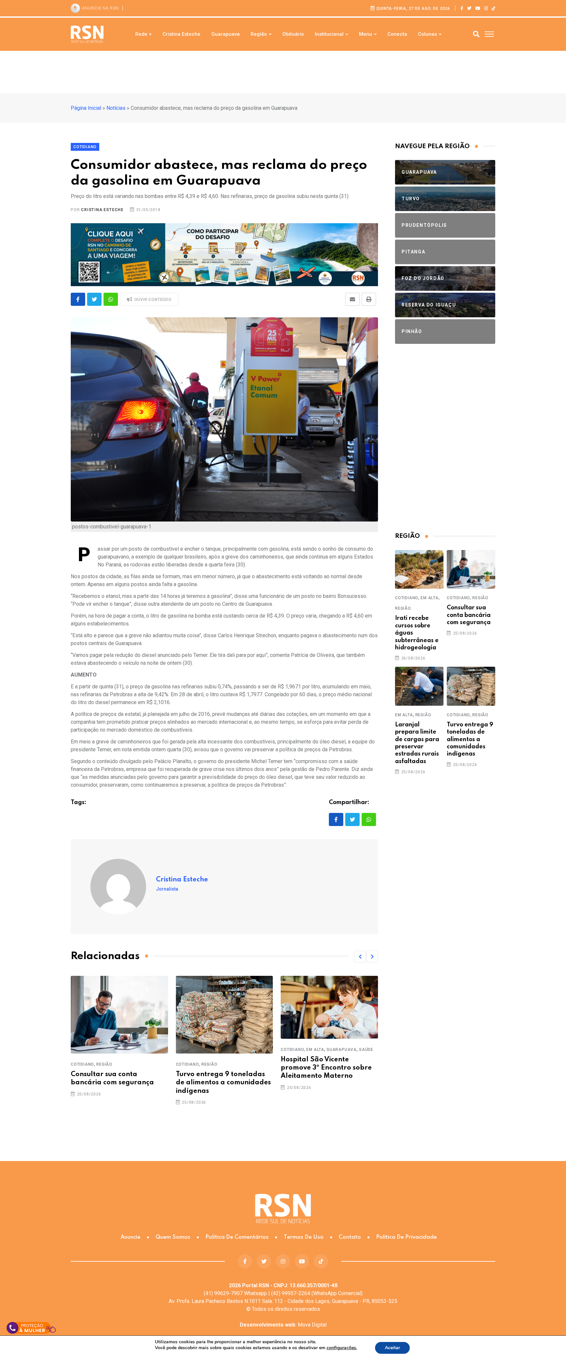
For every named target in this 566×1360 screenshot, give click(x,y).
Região (259, 34)
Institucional (329, 34)
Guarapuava (225, 34)
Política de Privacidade (406, 1237)
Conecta (397, 34)
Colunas (427, 34)
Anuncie (131, 1237)
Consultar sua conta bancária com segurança (469, 615)
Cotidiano (82, 1064)
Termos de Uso (304, 1237)
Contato (350, 1237)
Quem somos (173, 1237)
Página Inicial (86, 108)
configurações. (342, 1348)
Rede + (143, 34)
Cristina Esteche (181, 34)
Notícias (115, 108)
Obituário (293, 34)
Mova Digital (283, 1325)
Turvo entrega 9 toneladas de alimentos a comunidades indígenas (223, 1082)
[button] (360, 956)
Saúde (366, 1049)
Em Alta (315, 1049)
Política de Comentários (237, 1237)
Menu (365, 34)
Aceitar (392, 1348)
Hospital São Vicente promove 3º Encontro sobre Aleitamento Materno (326, 1067)
